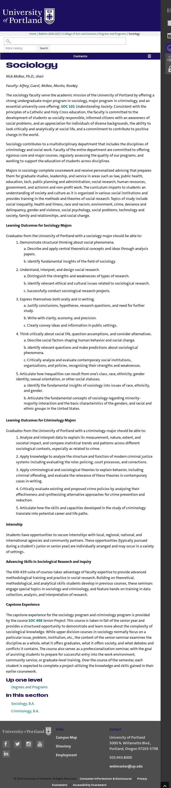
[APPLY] (167, 48)
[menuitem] (167, 10)
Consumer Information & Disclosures (106, 778)
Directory (63, 746)
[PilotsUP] (167, 69)
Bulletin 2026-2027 (50, 34)
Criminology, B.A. (25, 711)
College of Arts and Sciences (80, 34)
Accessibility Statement (90, 785)
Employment (66, 754)
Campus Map (66, 737)
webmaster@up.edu (126, 766)
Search (44, 48)
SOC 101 (68, 106)
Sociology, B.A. (23, 703)
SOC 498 (35, 620)
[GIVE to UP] (167, 58)
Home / (34, 34)
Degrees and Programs (112, 34)
